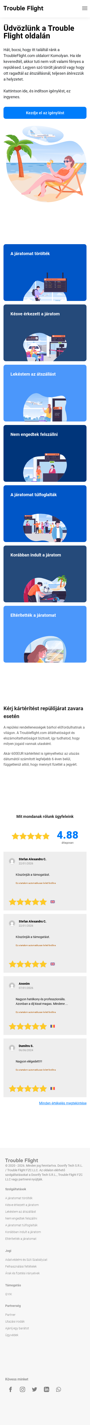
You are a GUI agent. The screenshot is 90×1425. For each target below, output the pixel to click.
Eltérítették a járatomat (20, 1238)
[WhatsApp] (58, 1389)
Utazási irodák (15, 1321)
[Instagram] (22, 1389)
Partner (10, 1314)
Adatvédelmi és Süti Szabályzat (26, 1259)
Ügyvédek (11, 1335)
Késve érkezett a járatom (22, 1205)
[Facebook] (10, 1389)
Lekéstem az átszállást (20, 1211)
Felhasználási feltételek (21, 1266)
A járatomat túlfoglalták (21, 1225)
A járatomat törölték (19, 1198)
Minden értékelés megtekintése (63, 1103)
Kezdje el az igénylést (45, 113)
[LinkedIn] (46, 1389)
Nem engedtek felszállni (21, 1218)
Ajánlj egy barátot (17, 1328)
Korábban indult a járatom (23, 1232)
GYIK (8, 1294)
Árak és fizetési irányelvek (22, 1273)
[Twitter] (34, 1389)
